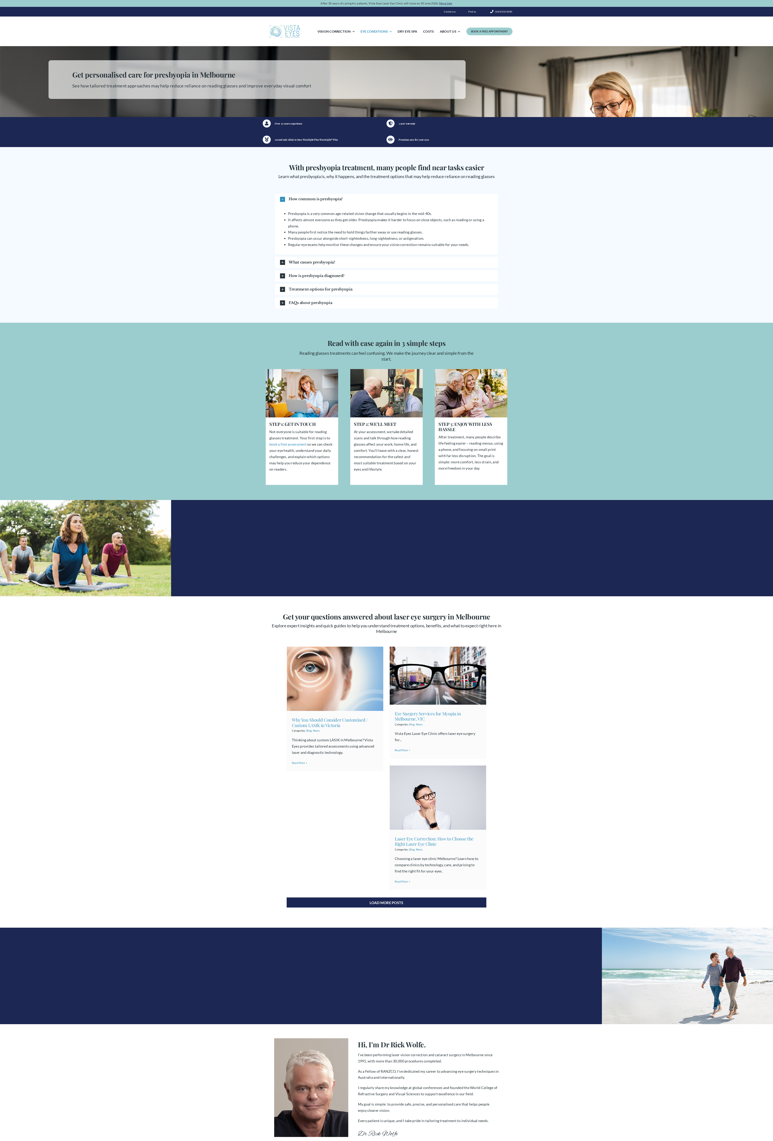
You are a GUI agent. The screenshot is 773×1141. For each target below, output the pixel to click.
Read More (298, 762)
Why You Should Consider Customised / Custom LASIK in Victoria (330, 722)
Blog (309, 730)
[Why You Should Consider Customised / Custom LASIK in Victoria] (335, 679)
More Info (445, 3)
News (316, 730)
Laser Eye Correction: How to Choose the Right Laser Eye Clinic (434, 841)
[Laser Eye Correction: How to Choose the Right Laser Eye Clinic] (438, 798)
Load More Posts (386, 902)
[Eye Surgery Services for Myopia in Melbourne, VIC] (438, 676)
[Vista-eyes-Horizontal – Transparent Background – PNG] (285, 26)
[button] (386, 199)
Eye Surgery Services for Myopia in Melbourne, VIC (428, 716)
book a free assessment (288, 444)
